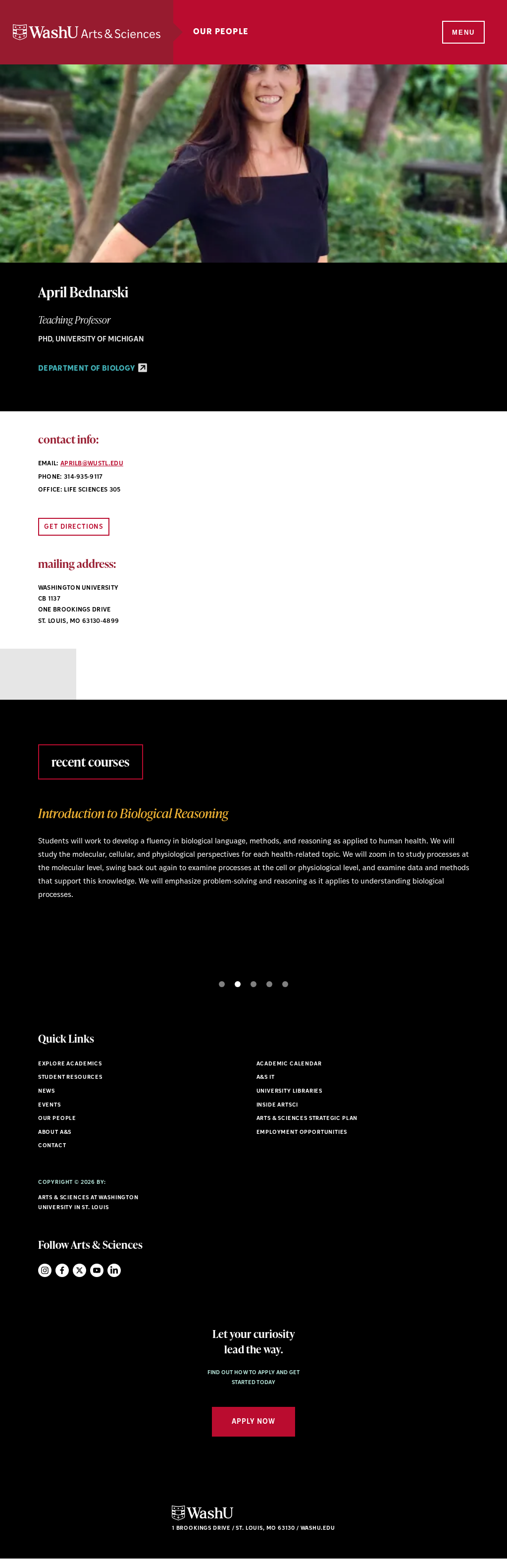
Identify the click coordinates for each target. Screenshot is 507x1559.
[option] (253, 856)
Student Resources (70, 1077)
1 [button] (222, 984)
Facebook (62, 1270)
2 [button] (238, 984)
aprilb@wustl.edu (91, 464)
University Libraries (289, 1091)
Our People (221, 32)
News (46, 1091)
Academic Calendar (289, 1064)
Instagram (44, 1270)
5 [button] (285, 984)
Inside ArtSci (277, 1105)
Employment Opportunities (302, 1132)
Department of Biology (87, 369)
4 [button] (269, 984)
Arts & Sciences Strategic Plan (307, 1118)
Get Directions (74, 527)
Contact (52, 1146)
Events (49, 1105)
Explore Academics (70, 1064)
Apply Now (253, 1422)
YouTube (96, 1270)
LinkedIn (114, 1270)
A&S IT (265, 1077)
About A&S (54, 1132)
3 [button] (253, 984)
